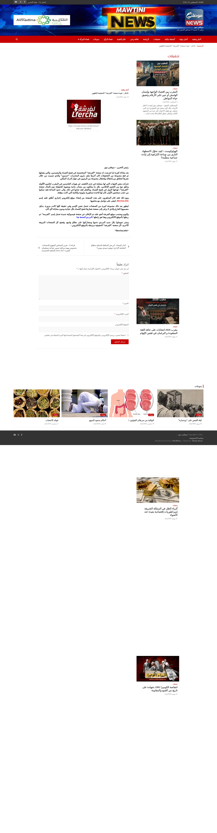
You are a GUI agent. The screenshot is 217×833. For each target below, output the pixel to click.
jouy (117, 97)
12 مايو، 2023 (124, 97)
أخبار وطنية (196, 39)
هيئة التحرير (32, 2)
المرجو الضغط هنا (84, 217)
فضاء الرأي (108, 39)
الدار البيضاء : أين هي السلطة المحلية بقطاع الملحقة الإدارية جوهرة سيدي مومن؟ (108, 246)
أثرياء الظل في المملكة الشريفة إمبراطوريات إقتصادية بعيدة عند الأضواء (160, 511)
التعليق (125, 273)
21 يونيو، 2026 (172, 694)
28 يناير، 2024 (101, 424)
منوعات (96, 39)
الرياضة (146, 39)
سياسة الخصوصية (196, 438)
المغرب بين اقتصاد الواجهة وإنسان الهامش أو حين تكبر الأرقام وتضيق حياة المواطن (159, 95)
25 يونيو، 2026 (172, 518)
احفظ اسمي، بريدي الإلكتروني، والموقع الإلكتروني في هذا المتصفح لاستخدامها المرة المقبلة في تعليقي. (85, 335)
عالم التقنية (121, 39)
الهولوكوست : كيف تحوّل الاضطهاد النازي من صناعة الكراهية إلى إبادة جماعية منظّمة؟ (159, 154)
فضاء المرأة (84, 39)
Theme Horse (197, 441)
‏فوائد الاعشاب (52, 420)
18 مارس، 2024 (149, 424)
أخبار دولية (183, 39)
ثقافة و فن (134, 39)
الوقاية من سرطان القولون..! (141, 420)
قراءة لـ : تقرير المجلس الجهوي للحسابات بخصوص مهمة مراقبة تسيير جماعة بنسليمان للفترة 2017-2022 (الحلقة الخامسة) (59, 248)
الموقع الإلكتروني (122, 324)
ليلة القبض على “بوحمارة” (190, 420)
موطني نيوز (198, 27)
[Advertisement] (83, 69)
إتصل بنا (42, 2)
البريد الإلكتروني (121, 314)
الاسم (126, 303)
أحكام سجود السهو (97, 420)
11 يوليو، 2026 (172, 337)
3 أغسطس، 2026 (171, 102)
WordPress (176, 441)
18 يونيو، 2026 (197, 424)
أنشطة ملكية (170, 39)
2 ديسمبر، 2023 (53, 424)
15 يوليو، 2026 (172, 161)
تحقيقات (156, 39)
